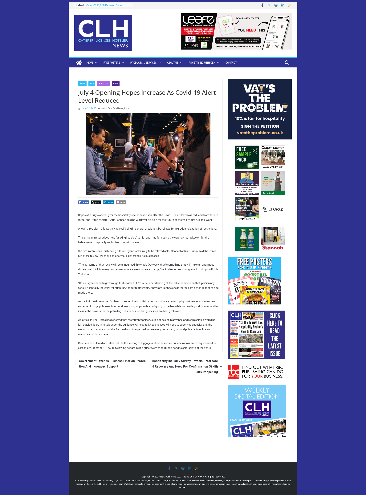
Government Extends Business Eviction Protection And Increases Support (112, 363)
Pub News (103, 83)
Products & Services (143, 62)
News (90, 62)
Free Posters (112, 62)
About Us (172, 62)
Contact (231, 62)
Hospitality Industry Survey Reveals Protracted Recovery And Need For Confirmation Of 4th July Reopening (185, 366)
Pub (92, 83)
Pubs (115, 83)
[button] (95, 63)
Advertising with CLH (202, 62)
